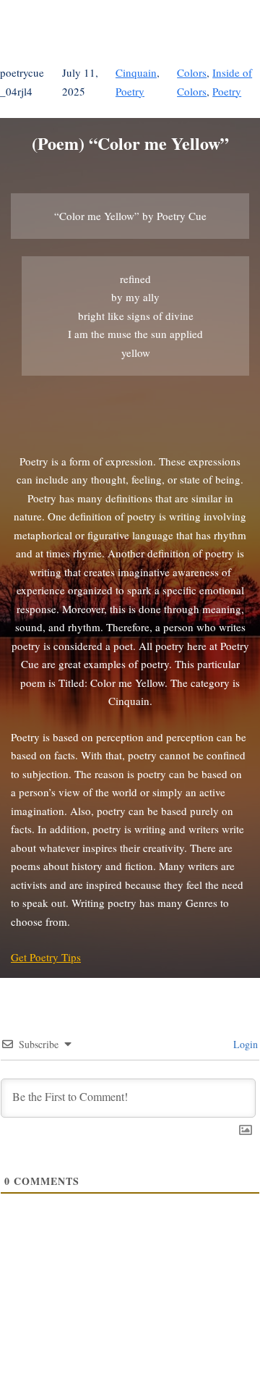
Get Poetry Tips (46, 957)
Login (244, 1044)
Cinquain (136, 72)
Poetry (130, 91)
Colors (192, 72)
